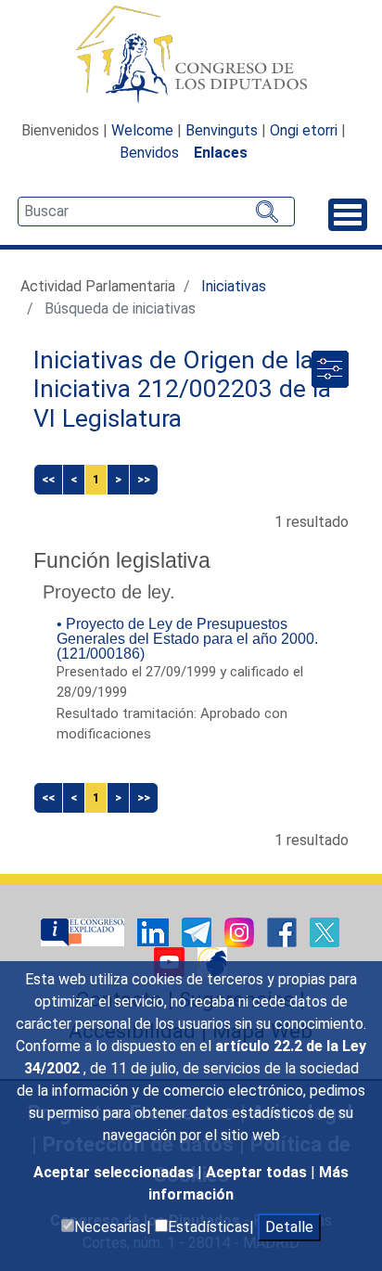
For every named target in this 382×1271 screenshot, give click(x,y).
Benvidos (149, 152)
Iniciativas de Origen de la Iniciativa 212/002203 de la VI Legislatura (182, 389)
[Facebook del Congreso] (283, 931)
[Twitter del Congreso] (324, 931)
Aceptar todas (258, 1172)
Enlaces (221, 152)
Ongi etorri (303, 130)
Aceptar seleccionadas (115, 1172)
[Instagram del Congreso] (241, 931)
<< (48, 479)
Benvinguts (221, 130)
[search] (156, 211)
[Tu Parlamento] (84, 931)
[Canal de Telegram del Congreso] (198, 931)
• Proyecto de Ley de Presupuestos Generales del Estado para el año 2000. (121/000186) (187, 638)
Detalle (289, 1227)
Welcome (142, 130)
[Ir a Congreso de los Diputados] (191, 54)
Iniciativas (233, 286)
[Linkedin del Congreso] (155, 931)
